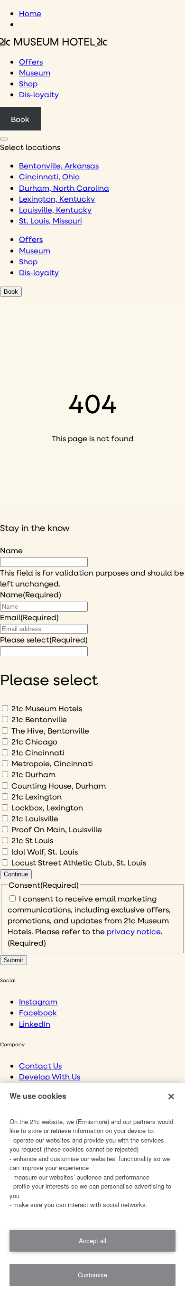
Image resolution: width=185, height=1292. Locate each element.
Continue (16, 874)
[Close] (171, 1096)
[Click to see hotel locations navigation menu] (4, 139)
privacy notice (134, 931)
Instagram (38, 1001)
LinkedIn (34, 1024)
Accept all (92, 1240)
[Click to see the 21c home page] (53, 42)
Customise (92, 1274)
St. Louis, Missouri (50, 220)
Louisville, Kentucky (55, 209)
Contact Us (40, 1065)
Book (20, 119)
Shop (28, 83)
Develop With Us (49, 1076)
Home (30, 13)
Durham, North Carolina (64, 188)
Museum (34, 72)
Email (29, 617)
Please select (44, 639)
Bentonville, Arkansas (59, 165)
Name (11, 550)
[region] (92, 1187)
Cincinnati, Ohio (49, 176)
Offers (31, 61)
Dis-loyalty (39, 94)
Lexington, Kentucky (57, 199)
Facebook (38, 1012)
